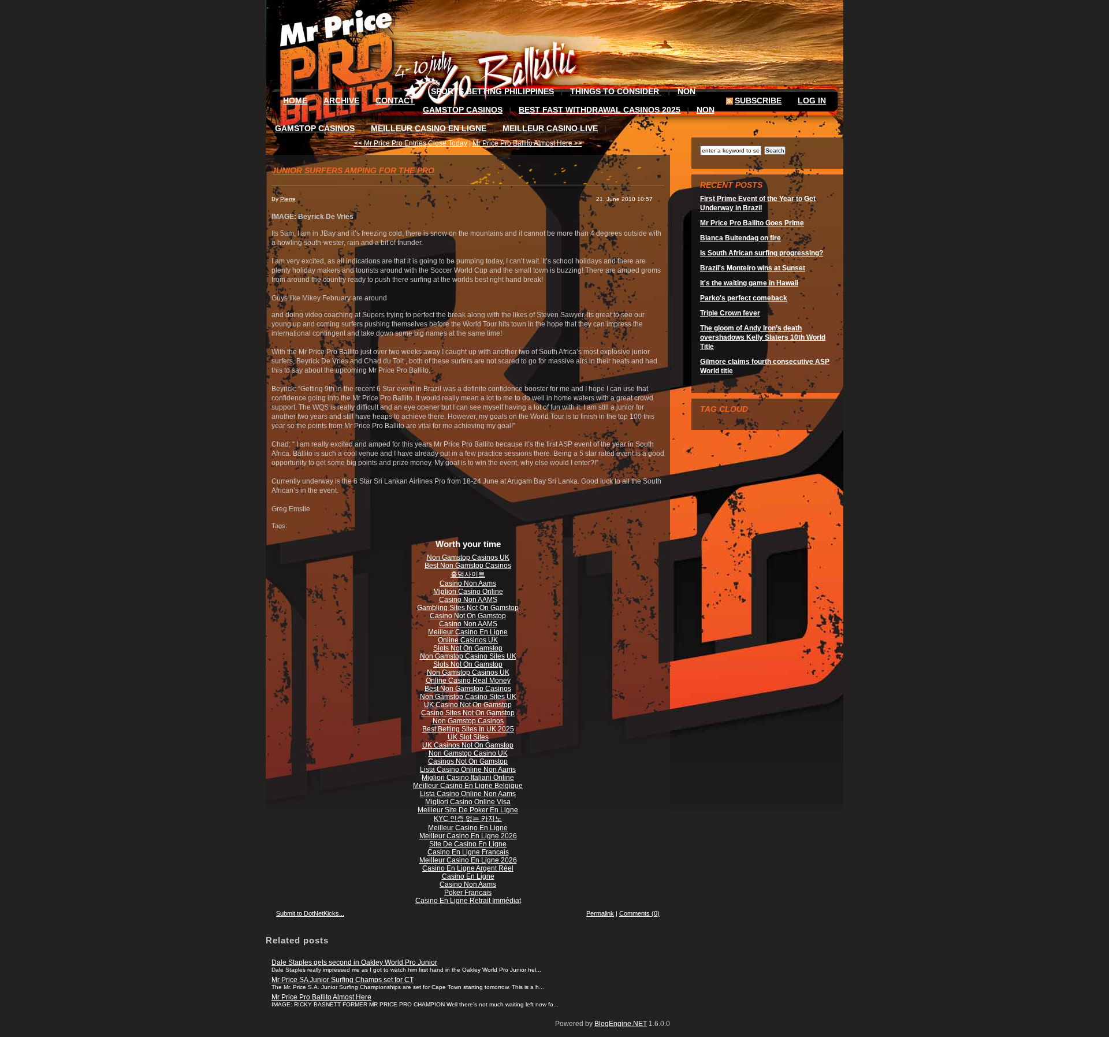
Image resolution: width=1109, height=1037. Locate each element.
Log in (812, 100)
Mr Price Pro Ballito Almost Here (321, 997)
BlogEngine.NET (620, 1024)
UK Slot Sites (468, 737)
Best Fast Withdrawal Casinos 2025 (599, 109)
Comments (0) (639, 913)
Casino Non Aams (468, 583)
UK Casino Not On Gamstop (468, 705)
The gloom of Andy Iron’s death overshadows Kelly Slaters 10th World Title (762, 337)
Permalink (600, 913)
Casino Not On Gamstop (468, 616)
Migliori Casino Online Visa (468, 802)
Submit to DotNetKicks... (310, 913)
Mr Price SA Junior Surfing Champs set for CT (342, 980)
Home (295, 100)
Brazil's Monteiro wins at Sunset (752, 268)
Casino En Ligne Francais (468, 852)
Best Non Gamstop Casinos (468, 566)
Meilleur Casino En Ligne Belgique (468, 786)
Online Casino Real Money (468, 681)
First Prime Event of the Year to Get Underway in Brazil (758, 203)
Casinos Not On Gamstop (468, 761)
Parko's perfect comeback (743, 298)
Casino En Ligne (468, 876)
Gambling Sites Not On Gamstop (468, 608)
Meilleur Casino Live (550, 128)
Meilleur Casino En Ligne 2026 (468, 836)
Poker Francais (468, 893)
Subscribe (758, 100)
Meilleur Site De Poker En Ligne (468, 810)
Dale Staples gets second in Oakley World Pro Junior (354, 962)
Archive (341, 100)
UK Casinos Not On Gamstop (467, 745)
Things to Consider (615, 91)
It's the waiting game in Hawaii (749, 283)
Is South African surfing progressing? (761, 253)
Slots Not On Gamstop (468, 648)
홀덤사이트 (468, 574)
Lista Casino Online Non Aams (468, 769)
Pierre (288, 199)
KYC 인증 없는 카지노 (468, 819)
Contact (395, 100)
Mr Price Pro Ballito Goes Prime (752, 223)
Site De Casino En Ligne (468, 844)
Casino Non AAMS (468, 600)
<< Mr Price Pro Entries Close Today (410, 143)
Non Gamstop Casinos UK (468, 557)
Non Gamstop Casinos (468, 721)
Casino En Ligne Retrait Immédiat (468, 901)
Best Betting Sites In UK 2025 (468, 729)
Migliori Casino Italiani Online (468, 778)
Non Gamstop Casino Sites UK (468, 656)
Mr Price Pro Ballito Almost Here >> (527, 143)
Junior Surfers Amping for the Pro (352, 170)
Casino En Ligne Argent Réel (467, 868)
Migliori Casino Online (468, 592)
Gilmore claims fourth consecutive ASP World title (764, 366)
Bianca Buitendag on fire (740, 238)
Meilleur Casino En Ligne (428, 128)
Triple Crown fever (730, 313)
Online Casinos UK (468, 640)
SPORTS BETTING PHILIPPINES (492, 91)
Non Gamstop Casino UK (468, 753)
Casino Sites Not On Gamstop (468, 713)
